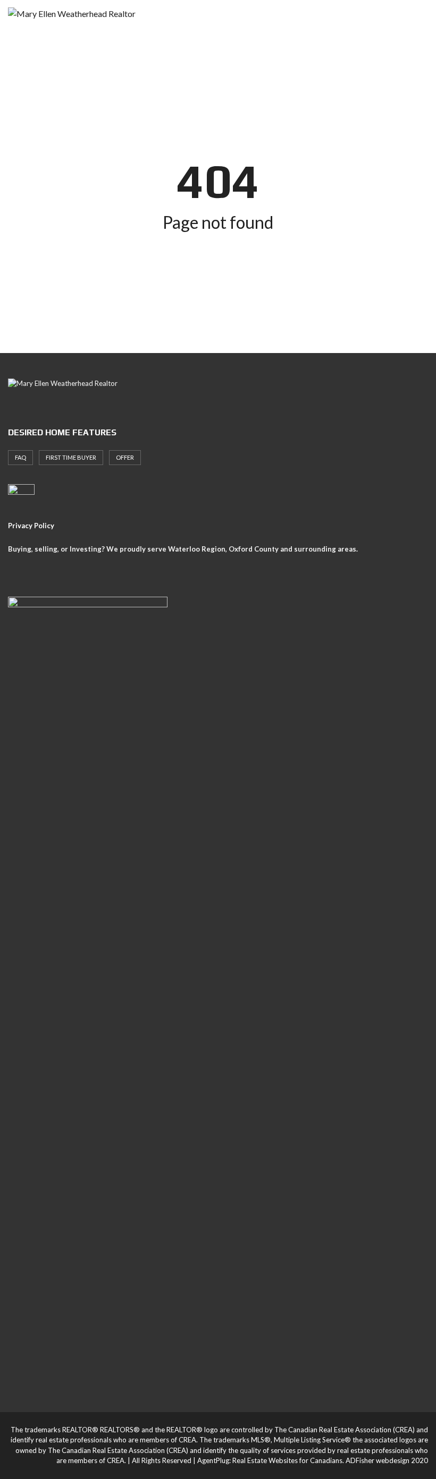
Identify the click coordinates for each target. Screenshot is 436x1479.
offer (125, 457)
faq (20, 457)
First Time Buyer (71, 457)
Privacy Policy (31, 525)
